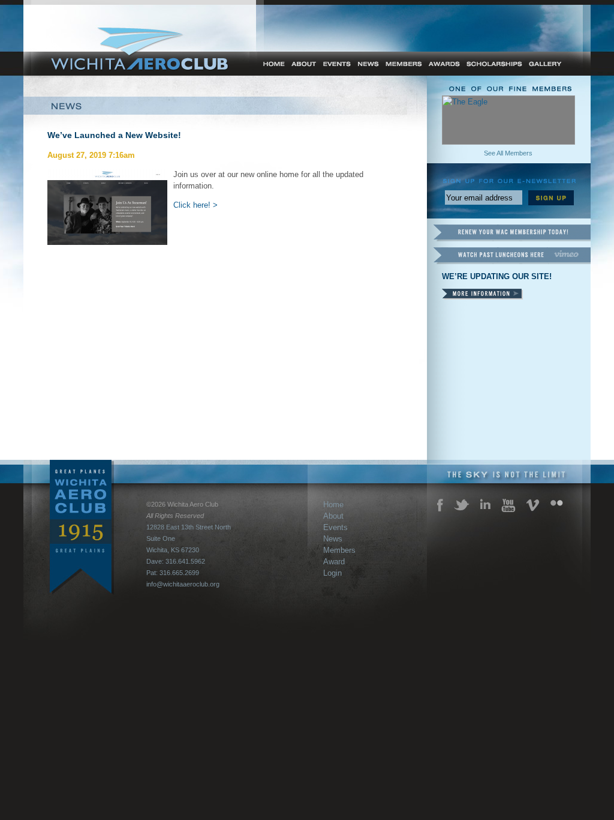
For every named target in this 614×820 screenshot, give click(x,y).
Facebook (440, 505)
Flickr (556, 503)
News (367, 64)
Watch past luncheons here (512, 255)
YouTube (508, 505)
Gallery (546, 64)
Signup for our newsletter (551, 197)
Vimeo (533, 505)
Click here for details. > (482, 294)
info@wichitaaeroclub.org (182, 584)
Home (268, 64)
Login (332, 572)
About (303, 64)
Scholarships (494, 64)
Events (336, 64)
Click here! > (195, 205)
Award (444, 64)
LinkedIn (485, 504)
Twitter (461, 505)
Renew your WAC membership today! (512, 233)
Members (403, 64)
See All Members (508, 153)
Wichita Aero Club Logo (143, 58)
